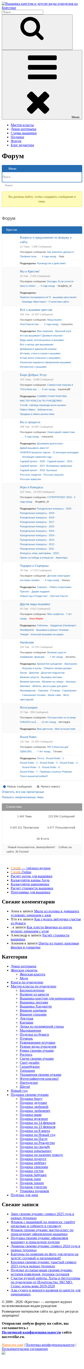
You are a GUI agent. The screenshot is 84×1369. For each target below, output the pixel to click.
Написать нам (12, 1345)
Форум (16, 141)
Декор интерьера (23, 129)
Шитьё (25, 1087)
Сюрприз (42, 587)
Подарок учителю (33, 1187)
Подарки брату (31, 1099)
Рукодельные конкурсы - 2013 (37, 539)
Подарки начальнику (36, 1151)
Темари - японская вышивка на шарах (42, 634)
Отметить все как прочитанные (23, 792)
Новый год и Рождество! (33, 596)
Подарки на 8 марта (35, 1131)
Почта (40, 758)
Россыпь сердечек (30, 474)
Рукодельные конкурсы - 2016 (37, 526)
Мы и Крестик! (29, 271)
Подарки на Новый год (37, 1135)
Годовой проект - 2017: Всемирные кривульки (46, 465)
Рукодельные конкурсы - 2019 (37, 513)
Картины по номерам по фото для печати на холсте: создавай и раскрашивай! (44, 1256)
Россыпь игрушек (53, 474)
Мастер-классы (22, 125)
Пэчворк (55, 690)
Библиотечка (45, 409)
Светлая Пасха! (59, 596)
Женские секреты (24, 970)
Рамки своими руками (37, 1050)
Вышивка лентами (51, 677)
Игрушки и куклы (31, 668)
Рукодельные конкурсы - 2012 (37, 544)
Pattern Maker (27, 409)
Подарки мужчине (34, 1119)
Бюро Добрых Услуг (33, 375)
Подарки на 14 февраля (37, 1123)
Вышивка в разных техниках (52, 630)
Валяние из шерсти (34, 994)
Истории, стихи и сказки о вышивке (40, 353)
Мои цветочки (45, 729)
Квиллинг (25, 686)
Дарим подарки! (41, 591)
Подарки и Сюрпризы (34, 565)
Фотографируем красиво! (39, 1078)
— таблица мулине (31, 868)
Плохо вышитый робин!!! (34, 776)
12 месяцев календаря (65, 452)
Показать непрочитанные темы (22, 797)
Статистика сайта (59, 301)
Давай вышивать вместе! (34, 448)
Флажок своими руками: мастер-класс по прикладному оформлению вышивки (42, 1232)
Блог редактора (22, 145)
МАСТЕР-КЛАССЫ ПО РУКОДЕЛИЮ (41, 400)
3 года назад (51, 324)
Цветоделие (27, 699)
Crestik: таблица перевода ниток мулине (43, 405)
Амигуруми (70, 663)
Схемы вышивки (24, 133)
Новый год (19, 1091)
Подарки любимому (35, 1111)
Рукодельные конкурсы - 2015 (37, 531)
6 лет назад (49, 389)
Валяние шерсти (29, 677)
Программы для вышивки (30, 892)
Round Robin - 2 (29, 762)
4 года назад (49, 256)
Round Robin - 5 (31, 767)
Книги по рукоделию (27, 982)
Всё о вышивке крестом (36, 309)
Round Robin (28, 737)
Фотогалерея (28, 707)
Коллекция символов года (37, 457)
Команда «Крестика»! (34, 301)
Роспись (26, 1054)
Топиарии (27, 1070)
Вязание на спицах (53, 681)
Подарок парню (32, 1183)
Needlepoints (27, 630)
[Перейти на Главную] (42, 8)
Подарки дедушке (33, 1103)
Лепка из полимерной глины (42, 1026)
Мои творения (45, 331)
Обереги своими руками (57, 668)
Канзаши (71, 681)
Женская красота (32, 974)
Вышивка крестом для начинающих (47, 998)
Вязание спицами (33, 1014)
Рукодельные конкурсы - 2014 (37, 535)
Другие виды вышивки (35, 604)
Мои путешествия (65, 729)
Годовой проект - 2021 (59, 461)
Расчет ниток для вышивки (31, 876)
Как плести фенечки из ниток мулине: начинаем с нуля (41, 929)
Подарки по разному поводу (41, 1155)
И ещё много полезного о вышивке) (40, 358)
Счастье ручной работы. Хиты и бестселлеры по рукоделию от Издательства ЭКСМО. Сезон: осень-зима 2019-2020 (45, 1282)
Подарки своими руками (30, 1095)
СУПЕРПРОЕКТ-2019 (59, 497)
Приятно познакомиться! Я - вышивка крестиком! (48, 297)
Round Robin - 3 (49, 762)
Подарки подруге (33, 1159)
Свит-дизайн (29, 1062)
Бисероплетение (32, 990)
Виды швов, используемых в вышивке (42, 340)
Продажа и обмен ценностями (37, 414)
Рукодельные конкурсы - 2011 (37, 548)
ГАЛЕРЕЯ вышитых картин (35, 452)
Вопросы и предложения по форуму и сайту (45, 240)
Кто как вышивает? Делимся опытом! (41, 335)
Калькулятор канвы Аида (30, 880)
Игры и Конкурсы (31, 487)
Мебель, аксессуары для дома (49, 686)
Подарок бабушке (33, 1175)
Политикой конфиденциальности (31, 1332)
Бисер (23, 672)
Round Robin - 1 (55, 758)
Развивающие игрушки (37, 1042)
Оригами (43, 690)
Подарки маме (31, 1115)
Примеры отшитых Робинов (56, 771)
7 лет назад (56, 657)
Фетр (66, 695)
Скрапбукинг (69, 690)
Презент (24, 591)
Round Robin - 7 (29, 771)
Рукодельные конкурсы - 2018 (37, 517)
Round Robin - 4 (69, 762)
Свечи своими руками (37, 1058)
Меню (76, 117)
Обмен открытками (60, 587)
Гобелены (42, 625)
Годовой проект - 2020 (32, 461)
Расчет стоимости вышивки (32, 888)
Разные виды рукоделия (38, 1046)
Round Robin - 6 (51, 767)
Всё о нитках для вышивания (36, 344)
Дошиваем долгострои (49, 443)
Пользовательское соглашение (25, 1349)
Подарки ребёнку (33, 1163)
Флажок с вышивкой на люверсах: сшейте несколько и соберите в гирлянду (43, 1224)
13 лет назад (48, 722)
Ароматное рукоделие (49, 663)
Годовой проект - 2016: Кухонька (38, 470)
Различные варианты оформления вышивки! (45, 362)
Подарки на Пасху (34, 1139)
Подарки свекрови (34, 1167)
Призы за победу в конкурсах (37, 557)
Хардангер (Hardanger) (63, 625)
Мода (24, 978)
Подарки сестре (32, 1171)
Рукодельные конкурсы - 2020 (54, 508)
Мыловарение (28, 690)
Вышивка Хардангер (36, 1006)
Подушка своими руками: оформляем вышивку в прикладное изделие (39, 1240)
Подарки (17, 137)
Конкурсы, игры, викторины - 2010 (39, 553)
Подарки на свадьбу (35, 1147)
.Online (21, 872)
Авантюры (61, 557)
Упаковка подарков (34, 1191)
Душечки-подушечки (53, 672)
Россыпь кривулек (30, 479)
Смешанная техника (33, 695)
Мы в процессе (30, 422)
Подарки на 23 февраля (37, 1127)
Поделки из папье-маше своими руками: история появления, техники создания (42, 1272)
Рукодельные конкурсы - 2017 (37, 522)
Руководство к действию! (51, 263)
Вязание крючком (30, 681)
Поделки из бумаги (34, 1034)
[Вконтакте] (3, 1353)
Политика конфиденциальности (50, 1345)
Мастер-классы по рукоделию (33, 986)
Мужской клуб (63, 331)
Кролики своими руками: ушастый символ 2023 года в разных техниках (43, 1264)
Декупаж (34, 672)
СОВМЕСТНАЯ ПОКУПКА (52, 396)
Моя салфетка (55, 614)
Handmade (27, 642)
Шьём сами (54, 695)
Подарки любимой (34, 1107)
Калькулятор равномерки (30, 884)
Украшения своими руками (40, 1074)
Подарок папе (30, 1179)
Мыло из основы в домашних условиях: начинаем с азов (45, 913)
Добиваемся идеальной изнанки (38, 349)
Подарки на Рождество (37, 1143)
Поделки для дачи (24, 1195)
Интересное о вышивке (33, 366)
